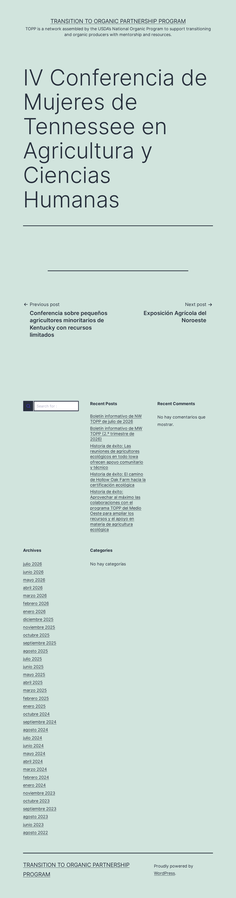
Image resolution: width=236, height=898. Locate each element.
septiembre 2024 (39, 721)
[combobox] (51, 406)
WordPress (164, 873)
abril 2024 (33, 761)
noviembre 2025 (39, 627)
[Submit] (28, 406)
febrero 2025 (36, 698)
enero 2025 (34, 706)
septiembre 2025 (39, 642)
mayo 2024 (34, 753)
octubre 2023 (36, 800)
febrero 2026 (36, 603)
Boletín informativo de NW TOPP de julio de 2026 (116, 419)
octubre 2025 (36, 635)
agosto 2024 (35, 729)
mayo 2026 (34, 579)
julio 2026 (32, 563)
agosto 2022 (35, 832)
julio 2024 (32, 737)
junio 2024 (33, 745)
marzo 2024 (35, 769)
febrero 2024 (36, 777)
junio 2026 (33, 572)
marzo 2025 (35, 690)
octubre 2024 (36, 714)
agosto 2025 (35, 651)
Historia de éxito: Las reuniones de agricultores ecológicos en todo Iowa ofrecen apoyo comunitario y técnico (116, 456)
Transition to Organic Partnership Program (118, 21)
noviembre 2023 (39, 793)
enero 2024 (34, 785)
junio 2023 (33, 824)
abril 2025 (33, 682)
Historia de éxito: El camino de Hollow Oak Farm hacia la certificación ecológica (118, 479)
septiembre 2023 (39, 808)
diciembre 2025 (38, 619)
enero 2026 (34, 611)
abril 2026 (33, 587)
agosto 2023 (35, 816)
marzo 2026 (35, 595)
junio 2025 (33, 666)
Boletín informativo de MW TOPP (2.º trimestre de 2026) (116, 434)
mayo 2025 (34, 674)
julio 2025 (32, 658)
